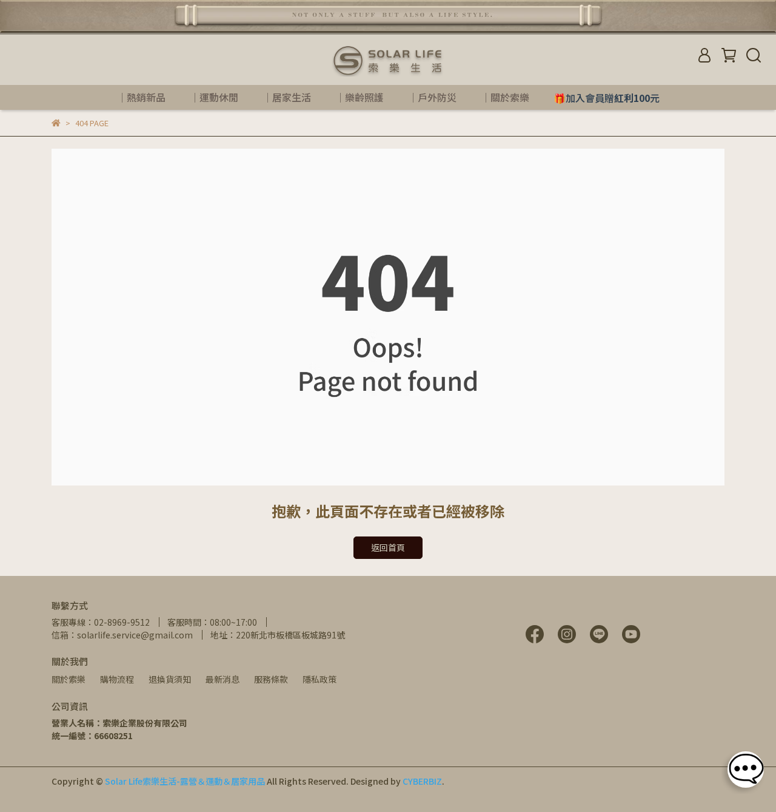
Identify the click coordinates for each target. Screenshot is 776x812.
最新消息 (222, 679)
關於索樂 (68, 679)
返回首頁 (388, 547)
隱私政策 (319, 679)
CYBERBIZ (422, 781)
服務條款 (271, 679)
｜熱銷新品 (141, 97)
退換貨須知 (170, 679)
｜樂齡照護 (359, 97)
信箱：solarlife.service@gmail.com (122, 635)
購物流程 (117, 679)
